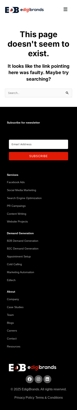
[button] (65, 9)
